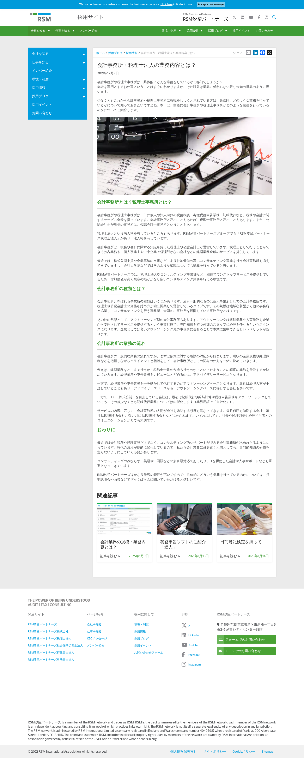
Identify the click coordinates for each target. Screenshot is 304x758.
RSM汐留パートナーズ (42, 624)
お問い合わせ (264, 30)
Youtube (193, 645)
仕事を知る (62, 30)
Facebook (194, 654)
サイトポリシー (214, 751)
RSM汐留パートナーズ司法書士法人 (51, 659)
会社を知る (38, 30)
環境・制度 (169, 30)
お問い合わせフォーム (148, 652)
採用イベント (241, 30)
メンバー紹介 (88, 30)
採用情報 (192, 30)
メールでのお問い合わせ (243, 651)
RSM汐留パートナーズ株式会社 (48, 631)
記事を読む (108, 556)
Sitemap (267, 751)
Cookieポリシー (243, 751)
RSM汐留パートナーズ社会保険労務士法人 (55, 645)
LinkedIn (193, 635)
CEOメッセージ (97, 638)
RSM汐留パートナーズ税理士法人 (49, 638)
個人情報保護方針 (183, 751)
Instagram (194, 664)
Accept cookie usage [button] (211, 4)
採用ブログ (215, 30)
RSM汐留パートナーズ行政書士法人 (51, 652)
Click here (166, 4)
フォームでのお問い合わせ (245, 640)
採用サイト (91, 17)
